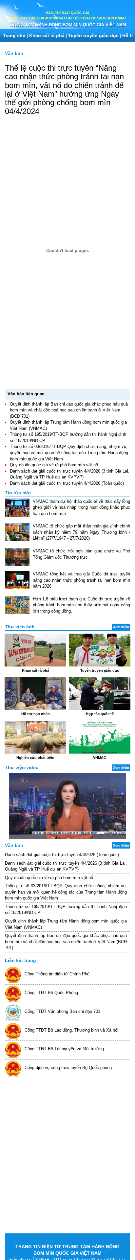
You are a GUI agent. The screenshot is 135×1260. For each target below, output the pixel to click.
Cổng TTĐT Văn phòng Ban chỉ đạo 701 (62, 1011)
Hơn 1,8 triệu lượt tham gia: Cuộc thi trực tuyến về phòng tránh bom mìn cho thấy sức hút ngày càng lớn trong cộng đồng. (81, 605)
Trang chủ (14, 35)
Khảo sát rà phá (47, 35)
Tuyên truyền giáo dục (93, 35)
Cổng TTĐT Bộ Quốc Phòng (51, 992)
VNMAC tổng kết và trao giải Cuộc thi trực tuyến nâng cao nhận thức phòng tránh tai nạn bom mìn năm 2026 (81, 580)
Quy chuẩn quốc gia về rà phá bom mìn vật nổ (54, 464)
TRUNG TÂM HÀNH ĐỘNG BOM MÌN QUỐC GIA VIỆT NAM (67, 24)
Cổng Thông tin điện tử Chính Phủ (57, 973)
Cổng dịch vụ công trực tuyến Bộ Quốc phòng (68, 1067)
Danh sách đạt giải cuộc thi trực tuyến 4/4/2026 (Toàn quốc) (67, 483)
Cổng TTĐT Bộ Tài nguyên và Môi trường (64, 1048)
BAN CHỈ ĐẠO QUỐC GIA (67, 13)
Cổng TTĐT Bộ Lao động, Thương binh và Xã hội (71, 1030)
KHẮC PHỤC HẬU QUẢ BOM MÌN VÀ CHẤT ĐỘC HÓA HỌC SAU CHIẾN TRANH (67, 18)
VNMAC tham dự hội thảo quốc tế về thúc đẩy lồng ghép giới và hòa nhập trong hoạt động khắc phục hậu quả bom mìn (81, 507)
